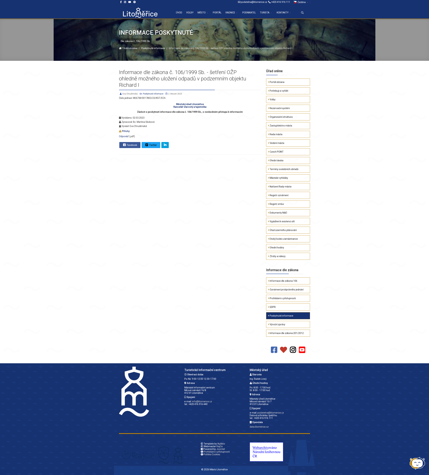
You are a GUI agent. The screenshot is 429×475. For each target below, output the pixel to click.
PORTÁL (217, 12)
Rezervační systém (279, 108)
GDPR (272, 307)
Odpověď (124, 136)
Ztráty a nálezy (277, 256)
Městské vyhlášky (278, 178)
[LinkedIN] (165, 145)
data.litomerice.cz (259, 426)
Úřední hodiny (276, 247)
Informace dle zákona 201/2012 (286, 333)
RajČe (220, 446)
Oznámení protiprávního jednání (286, 289)
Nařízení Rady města (280, 186)
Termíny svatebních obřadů (283, 169)
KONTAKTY (283, 12)
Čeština (302, 2)
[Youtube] (129, 2)
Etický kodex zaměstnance (283, 238)
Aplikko (221, 443)
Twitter (153, 145)
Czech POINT (276, 151)
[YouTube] (302, 350)
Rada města (275, 134)
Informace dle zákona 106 (283, 281)
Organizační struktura (281, 117)
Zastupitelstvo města (280, 125)
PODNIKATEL (249, 12)
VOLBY (190, 12)
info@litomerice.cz (202, 401)
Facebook (131, 145)
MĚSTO (202, 12)
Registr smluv (276, 204)
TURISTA (264, 12)
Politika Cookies (212, 454)
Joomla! (220, 449)
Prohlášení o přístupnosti (282, 298)
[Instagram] (125, 2)
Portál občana (276, 82)
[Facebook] (134, 2)
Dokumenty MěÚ (278, 212)
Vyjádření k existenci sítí (282, 221)
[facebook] (121, 2)
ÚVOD (179, 12)
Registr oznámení (278, 195)
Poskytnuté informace (153, 94)
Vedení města (276, 143)
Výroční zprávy (277, 324)
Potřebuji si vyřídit (278, 90)
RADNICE (230, 12)
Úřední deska (276, 160)
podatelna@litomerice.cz (254, 2)
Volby (272, 99)
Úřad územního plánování (283, 230)
